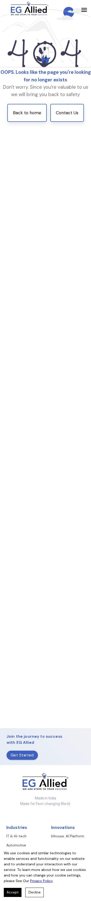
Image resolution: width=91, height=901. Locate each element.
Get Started (22, 755)
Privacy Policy (41, 881)
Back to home (27, 112)
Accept (13, 892)
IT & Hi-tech (16, 836)
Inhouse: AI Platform (67, 836)
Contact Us (67, 112)
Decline (35, 892)
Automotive (16, 845)
